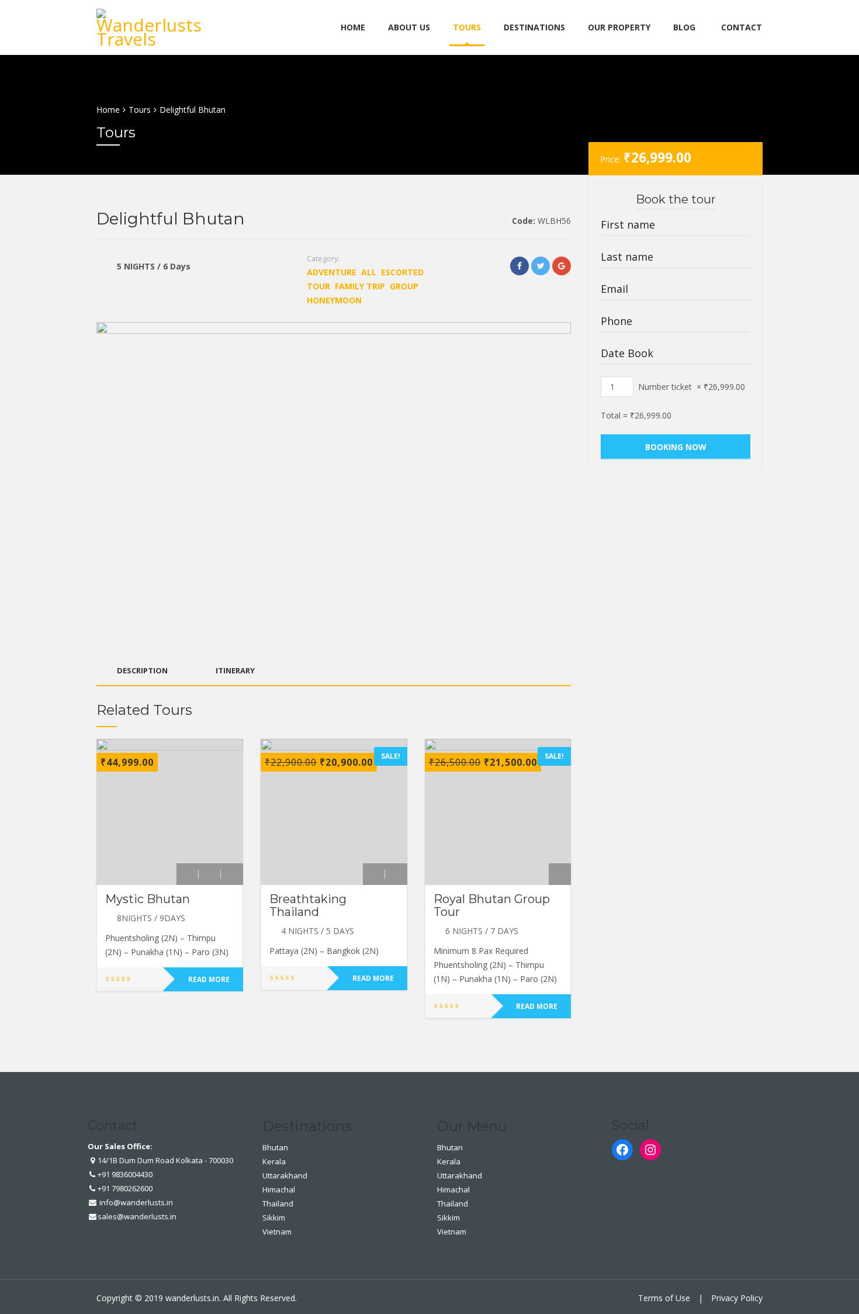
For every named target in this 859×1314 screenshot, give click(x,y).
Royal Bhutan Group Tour (492, 905)
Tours (467, 27)
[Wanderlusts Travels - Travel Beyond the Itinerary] (151, 25)
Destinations (534, 27)
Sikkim (273, 1217)
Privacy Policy (737, 1297)
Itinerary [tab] (235, 670)
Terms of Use (664, 1297)
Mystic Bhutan (147, 899)
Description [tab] (142, 670)
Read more (209, 979)
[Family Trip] (210, 874)
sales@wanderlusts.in (137, 1216)
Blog (684, 27)
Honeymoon (334, 300)
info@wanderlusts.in (135, 1202)
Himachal (278, 1189)
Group (404, 286)
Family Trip (360, 286)
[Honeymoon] (232, 874)
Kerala (274, 1161)
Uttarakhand (284, 1175)
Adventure (331, 272)
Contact (741, 27)
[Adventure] (187, 874)
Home (353, 27)
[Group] (396, 874)
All (368, 272)
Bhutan (275, 1147)
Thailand (277, 1203)
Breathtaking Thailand (308, 905)
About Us (409, 27)
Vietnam (277, 1231)
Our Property (619, 27)
